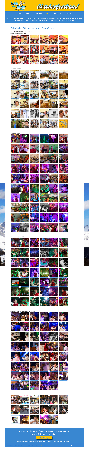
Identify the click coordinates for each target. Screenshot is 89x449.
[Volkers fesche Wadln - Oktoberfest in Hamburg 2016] (53, 376)
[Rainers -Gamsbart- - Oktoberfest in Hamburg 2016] (44, 366)
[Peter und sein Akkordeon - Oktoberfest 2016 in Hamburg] (34, 316)
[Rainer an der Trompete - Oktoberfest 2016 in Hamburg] (15, 356)
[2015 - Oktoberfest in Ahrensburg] (53, 419)
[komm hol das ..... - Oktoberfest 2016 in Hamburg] (44, 336)
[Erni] (24, 419)
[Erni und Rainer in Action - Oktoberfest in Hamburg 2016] (24, 366)
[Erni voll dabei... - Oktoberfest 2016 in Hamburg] (24, 326)
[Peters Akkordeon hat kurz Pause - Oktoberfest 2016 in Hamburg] (44, 346)
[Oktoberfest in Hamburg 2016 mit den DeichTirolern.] (63, 376)
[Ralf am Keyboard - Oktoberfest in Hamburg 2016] (44, 385)
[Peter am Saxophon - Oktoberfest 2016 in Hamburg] (63, 316)
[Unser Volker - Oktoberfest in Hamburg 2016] (34, 376)
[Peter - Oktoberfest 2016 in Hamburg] (24, 316)
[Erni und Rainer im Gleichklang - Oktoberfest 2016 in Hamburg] (15, 346)
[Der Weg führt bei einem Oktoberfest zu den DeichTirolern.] (15, 385)
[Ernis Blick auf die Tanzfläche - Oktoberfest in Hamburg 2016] (34, 385)
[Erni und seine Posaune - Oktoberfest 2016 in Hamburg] (15, 316)
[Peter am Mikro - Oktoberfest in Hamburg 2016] (63, 366)
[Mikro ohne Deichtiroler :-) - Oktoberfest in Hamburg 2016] (53, 366)
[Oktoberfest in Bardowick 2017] (15, 242)
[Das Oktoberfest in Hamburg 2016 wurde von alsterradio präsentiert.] (24, 385)
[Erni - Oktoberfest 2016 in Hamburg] (44, 316)
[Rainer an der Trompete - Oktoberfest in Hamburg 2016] (15, 376)
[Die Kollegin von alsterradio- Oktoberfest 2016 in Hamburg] (53, 346)
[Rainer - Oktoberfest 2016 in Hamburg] (63, 326)
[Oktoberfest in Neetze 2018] (15, 138)
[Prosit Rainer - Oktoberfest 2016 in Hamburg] (44, 326)
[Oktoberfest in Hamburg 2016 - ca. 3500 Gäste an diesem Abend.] (63, 356)
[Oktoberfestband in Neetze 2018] (24, 138)
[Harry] (44, 419)
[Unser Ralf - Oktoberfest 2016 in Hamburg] (34, 346)
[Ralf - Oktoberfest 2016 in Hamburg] (34, 336)
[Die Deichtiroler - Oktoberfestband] (15, 399)
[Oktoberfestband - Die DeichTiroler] (18, 5)
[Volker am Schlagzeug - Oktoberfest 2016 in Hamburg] (34, 326)
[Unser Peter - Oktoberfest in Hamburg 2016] (44, 376)
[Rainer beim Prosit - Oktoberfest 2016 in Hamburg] (34, 356)
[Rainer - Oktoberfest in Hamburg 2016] (34, 366)
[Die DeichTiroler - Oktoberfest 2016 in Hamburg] (53, 385)
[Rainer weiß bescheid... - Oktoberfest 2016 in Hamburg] (53, 326)
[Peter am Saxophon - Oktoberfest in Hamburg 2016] (53, 356)
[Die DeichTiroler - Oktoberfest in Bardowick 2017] (63, 301)
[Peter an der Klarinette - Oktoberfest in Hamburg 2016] (24, 376)
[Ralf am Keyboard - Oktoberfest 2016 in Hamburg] (24, 336)
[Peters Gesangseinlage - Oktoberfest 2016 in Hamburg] (63, 346)
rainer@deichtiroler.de (43, 445)
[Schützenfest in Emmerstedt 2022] (15, 39)
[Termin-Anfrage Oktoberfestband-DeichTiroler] (44, 438)
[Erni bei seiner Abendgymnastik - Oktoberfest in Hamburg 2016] (15, 366)
